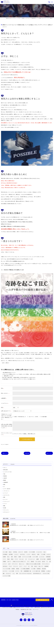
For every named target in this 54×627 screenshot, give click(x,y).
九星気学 (5, 478)
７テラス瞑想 (43, 554)
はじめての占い (22, 554)
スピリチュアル (6, 495)
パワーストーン (6, 490)
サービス (16, 559)
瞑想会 (12, 559)
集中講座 (13, 568)
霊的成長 (32, 561)
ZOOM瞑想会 (5, 554)
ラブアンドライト (15, 563)
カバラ (28, 561)
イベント (5, 503)
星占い (8, 556)
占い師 (9, 563)
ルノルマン (28, 554)
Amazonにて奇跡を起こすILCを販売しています (14, 269)
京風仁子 (15, 556)
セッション (5, 499)
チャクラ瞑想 (33, 568)
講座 (4, 497)
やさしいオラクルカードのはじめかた (25, 573)
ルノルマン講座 (11, 571)
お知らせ (35, 566)
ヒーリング (5, 493)
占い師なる (48, 571)
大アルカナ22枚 (42, 559)
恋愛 (12, 556)
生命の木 (43, 561)
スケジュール (5, 510)
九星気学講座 (48, 556)
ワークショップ (6, 501)
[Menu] (52, 2)
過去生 (8, 559)
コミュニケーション (31, 559)
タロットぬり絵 (37, 561)
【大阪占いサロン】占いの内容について (19, 561)
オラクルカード (6, 512)
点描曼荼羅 (5, 482)
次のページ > (49, 453)
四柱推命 (5, 476)
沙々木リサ (48, 554)
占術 (50, 561)
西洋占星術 (5, 469)
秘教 (3, 573)
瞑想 (4, 484)
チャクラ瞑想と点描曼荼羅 (25, 568)
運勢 (17, 573)
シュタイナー (16, 554)
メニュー (25, 566)
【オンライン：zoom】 (33, 416)
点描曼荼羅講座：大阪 (27, 571)
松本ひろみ (33, 554)
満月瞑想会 (43, 571)
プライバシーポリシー (45, 563)
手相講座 (4, 561)
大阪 (32, 566)
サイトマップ (35, 609)
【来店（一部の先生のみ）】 (20, 416)
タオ (26, 559)
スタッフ (20, 566)
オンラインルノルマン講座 (26, 556)
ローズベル (17, 571)
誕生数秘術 (46, 566)
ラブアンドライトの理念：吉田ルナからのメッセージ (13, 607)
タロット (5, 467)
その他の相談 (44, 416)
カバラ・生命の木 (5, 444)
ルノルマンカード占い (7, 471)
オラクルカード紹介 (46, 573)
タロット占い (21, 559)
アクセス (10, 566)
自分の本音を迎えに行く (37, 573)
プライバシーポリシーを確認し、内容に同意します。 (25, 433)
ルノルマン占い (41, 556)
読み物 (4, 507)
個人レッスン (41, 566)
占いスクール (5, 571)
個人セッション (21, 563)
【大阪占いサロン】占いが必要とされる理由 (33, 563)
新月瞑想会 (38, 568)
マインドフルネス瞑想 (6, 568)
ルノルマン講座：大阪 (36, 571)
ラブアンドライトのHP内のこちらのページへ (15, 261)
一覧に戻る (27, 453)
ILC (1, 444)
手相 (4, 474)
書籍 (4, 505)
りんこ (14, 573)
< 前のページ (5, 453)
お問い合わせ (5, 566)
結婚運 (37, 559)
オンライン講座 (35, 556)
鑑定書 (20, 556)
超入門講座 (11, 554)
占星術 (38, 554)
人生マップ (9, 561)
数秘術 (4, 480)
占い (29, 566)
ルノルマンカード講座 (6, 575)
